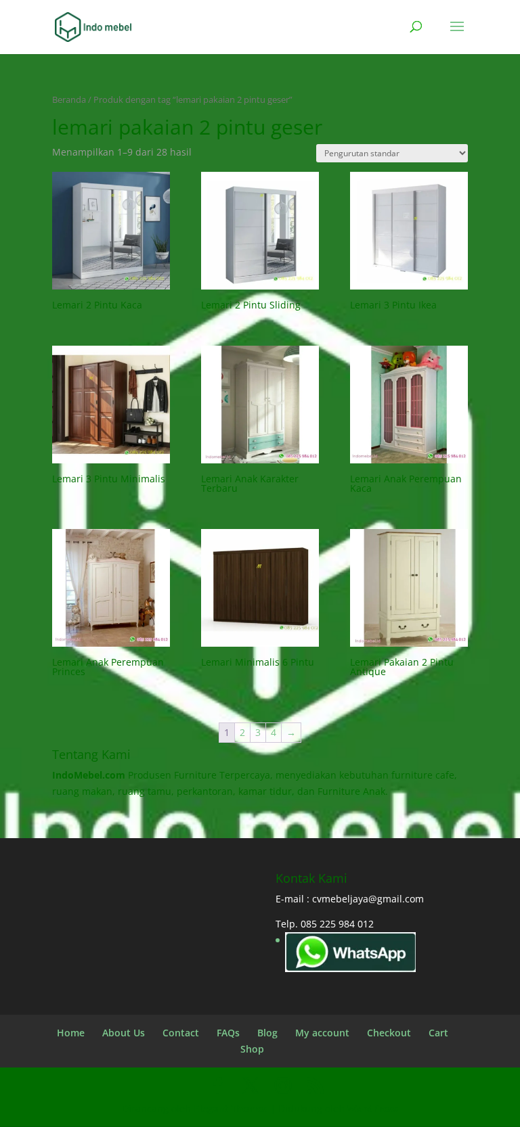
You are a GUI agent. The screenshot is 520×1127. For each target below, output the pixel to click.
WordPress (372, 1108)
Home (71, 1032)
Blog (267, 1032)
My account (322, 1032)
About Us (123, 1032)
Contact (180, 1032)
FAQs (228, 1032)
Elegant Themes (230, 1108)
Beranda (69, 99)
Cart (438, 1032)
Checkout (389, 1032)
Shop (252, 1048)
